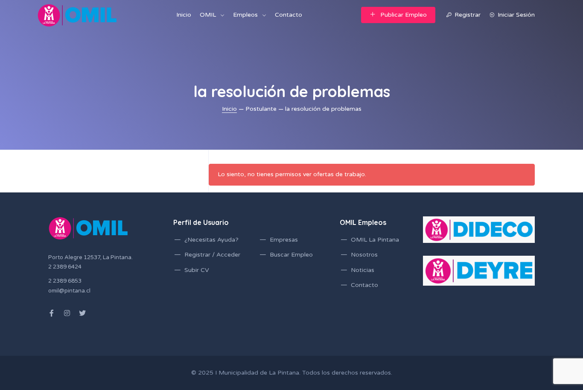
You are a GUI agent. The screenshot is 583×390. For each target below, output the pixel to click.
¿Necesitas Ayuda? (211, 239)
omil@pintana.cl (69, 290)
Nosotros (364, 254)
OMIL (208, 14)
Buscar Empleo (291, 254)
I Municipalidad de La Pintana (257, 372)
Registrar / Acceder (212, 254)
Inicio (183, 14)
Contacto (288, 14)
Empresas (284, 239)
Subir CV (196, 270)
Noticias (362, 270)
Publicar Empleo (403, 14)
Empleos (245, 14)
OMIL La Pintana (375, 239)
